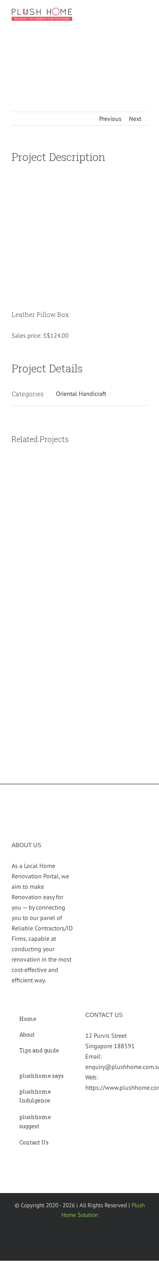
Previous (110, 118)
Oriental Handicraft (81, 393)
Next (135, 118)
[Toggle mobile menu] (144, 15)
